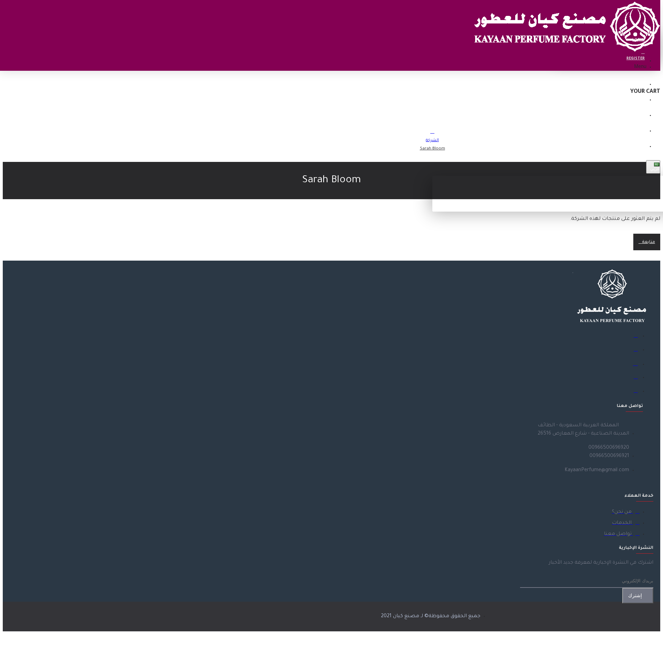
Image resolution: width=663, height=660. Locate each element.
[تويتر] (632, 350)
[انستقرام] (632, 364)
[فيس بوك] (632, 336)
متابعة (648, 242)
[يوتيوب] (632, 391)
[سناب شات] (632, 377)
